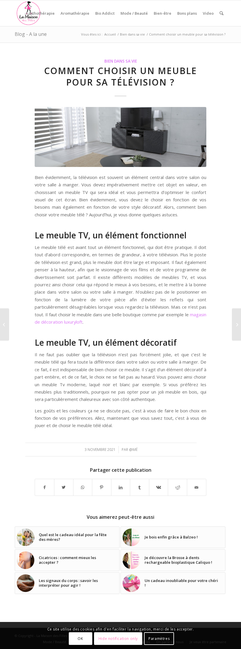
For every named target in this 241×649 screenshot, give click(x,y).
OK (80, 638)
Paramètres (159, 638)
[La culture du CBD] (236, 324)
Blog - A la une (31, 34)
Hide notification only (118, 638)
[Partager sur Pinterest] (101, 487)
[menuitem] (42, 13)
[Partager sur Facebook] (44, 487)
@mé (133, 449)
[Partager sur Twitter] (63, 487)
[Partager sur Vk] (158, 487)
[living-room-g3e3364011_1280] (120, 137)
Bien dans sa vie (120, 61)
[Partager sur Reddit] (177, 487)
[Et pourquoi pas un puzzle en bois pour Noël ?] (4, 324)
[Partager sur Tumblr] (139, 487)
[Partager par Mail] (196, 487)
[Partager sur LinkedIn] (120, 487)
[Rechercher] (221, 13)
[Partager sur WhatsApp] (82, 487)
